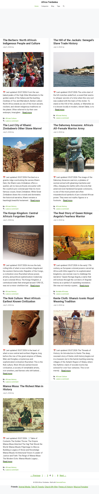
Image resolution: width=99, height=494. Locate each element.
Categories (44, 6)
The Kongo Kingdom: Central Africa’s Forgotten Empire (20, 215)
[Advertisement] (49, 23)
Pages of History (65, 487)
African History (61, 115)
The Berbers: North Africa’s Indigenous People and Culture (21, 42)
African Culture (11, 118)
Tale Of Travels (37, 487)
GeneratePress (61, 482)
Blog (52, 6)
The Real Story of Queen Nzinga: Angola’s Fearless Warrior (73, 215)
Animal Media (24, 487)
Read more (27, 112)
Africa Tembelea (49, 2)
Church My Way (51, 487)
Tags (58, 6)
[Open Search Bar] (63, 6)
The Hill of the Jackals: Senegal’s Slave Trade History (73, 42)
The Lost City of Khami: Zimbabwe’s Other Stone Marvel (22, 127)
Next (63, 475)
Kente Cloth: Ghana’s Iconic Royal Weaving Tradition (73, 300)
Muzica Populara (81, 487)
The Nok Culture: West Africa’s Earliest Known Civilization (22, 300)
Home (36, 6)
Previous (35, 475)
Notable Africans (62, 291)
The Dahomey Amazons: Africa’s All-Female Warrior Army (73, 127)
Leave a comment (12, 121)
